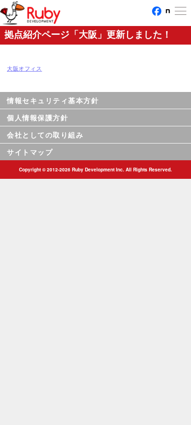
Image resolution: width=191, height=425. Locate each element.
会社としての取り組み (45, 135)
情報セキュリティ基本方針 (53, 100)
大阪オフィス (24, 68)
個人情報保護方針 (37, 117)
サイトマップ (30, 152)
